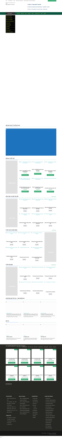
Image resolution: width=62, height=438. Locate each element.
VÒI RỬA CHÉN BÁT (48, 422)
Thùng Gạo (34, 415)
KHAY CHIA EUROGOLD (49, 419)
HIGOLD (33, 13)
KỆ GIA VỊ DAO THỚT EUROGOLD (50, 405)
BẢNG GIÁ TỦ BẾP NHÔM (9, 19)
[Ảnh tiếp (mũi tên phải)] (1, 437)
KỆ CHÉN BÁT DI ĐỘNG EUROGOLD (51, 400)
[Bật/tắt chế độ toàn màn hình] (1, 436)
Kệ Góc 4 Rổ (35, 408)
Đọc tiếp (50, 210)
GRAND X (45, 13)
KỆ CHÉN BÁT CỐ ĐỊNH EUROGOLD (51, 401)
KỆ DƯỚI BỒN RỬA (48, 424)
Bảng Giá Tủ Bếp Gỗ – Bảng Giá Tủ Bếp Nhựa (29, 0)
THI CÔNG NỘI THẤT (26, 336)
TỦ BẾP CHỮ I (8, 28)
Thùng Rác (34, 417)
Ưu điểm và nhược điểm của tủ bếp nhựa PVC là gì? (31, 314)
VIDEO (14, 0)
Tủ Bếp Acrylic (8, 23)
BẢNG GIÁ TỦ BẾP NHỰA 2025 (52, 0)
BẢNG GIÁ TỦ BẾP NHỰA (9, 17)
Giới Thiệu (18, 13)
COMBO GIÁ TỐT (48, 398)
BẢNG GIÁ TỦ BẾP (12, 183)
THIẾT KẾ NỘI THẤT (43, 336)
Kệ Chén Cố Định (35, 398)
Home (6, 0)
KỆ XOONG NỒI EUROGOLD (49, 410)
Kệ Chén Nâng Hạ (35, 400)
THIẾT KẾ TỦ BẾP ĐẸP (9, 336)
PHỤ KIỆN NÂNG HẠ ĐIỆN (49, 403)
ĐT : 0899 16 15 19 (9, 424)
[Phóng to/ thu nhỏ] (0, 436)
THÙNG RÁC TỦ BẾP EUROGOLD (50, 417)
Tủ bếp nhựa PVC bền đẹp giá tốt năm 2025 (47, 314)
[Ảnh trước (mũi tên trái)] (0, 437)
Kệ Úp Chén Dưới (35, 412)
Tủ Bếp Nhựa (8, 26)
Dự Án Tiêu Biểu (8, 30)
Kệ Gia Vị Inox (34, 403)
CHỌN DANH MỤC (9, 13)
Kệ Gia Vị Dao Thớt (35, 401)
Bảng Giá (22, 13)
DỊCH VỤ (42, 335)
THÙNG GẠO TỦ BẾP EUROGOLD (50, 415)
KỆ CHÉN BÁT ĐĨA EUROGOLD (50, 408)
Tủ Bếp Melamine (8, 24)
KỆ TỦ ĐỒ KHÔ (35, 410)
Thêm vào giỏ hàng (37, 173)
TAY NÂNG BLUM (10, 0)
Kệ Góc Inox (34, 405)
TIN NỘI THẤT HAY (37, 13)
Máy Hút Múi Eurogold (49, 427)
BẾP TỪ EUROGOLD (48, 426)
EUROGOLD (29, 13)
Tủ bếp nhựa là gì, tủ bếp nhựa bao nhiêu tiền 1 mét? (13, 314)
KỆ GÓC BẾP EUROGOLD (49, 412)
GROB (25, 13)
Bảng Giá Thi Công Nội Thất (19, 0)
